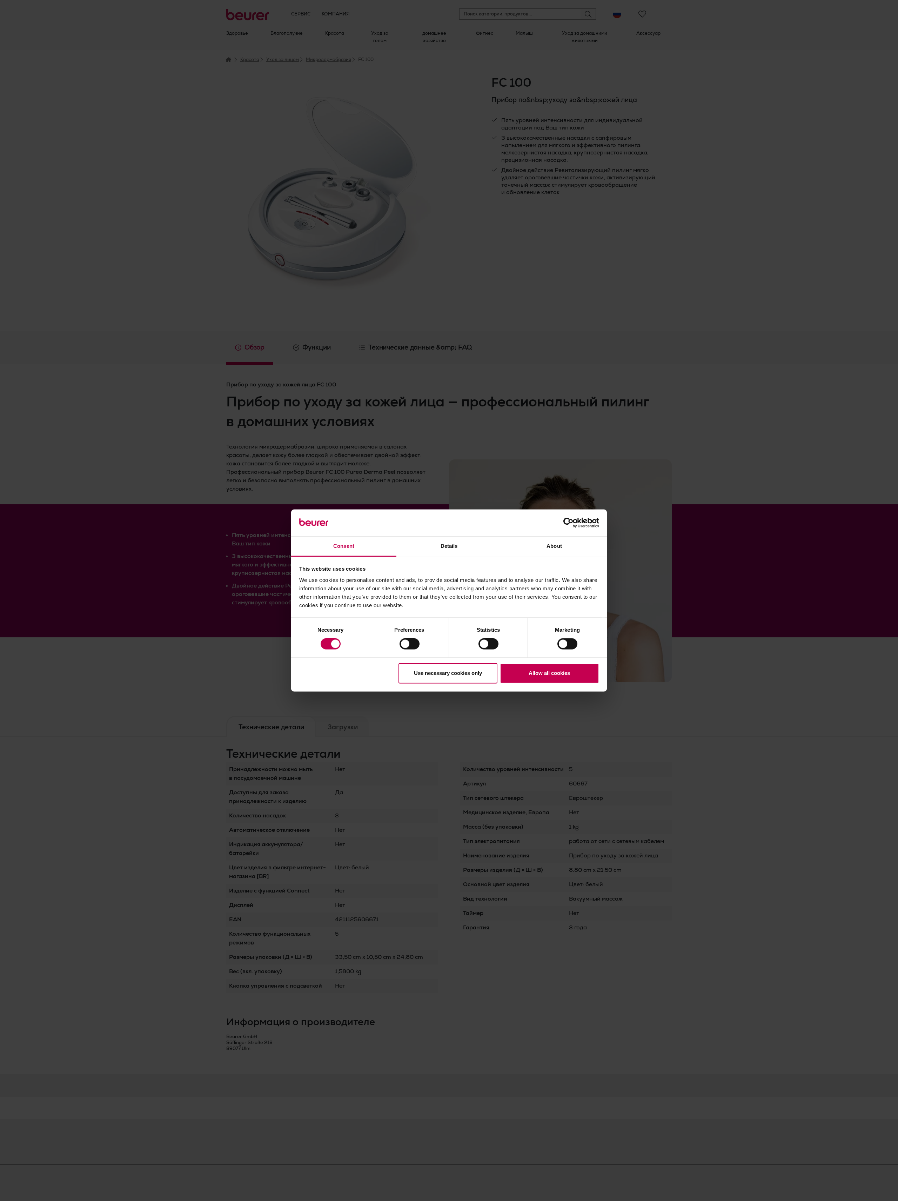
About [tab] (554, 546)
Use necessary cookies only (448, 673)
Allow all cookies (549, 673)
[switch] (410, 644)
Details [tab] (449, 546)
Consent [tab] (343, 546)
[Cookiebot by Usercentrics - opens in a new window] (568, 523)
